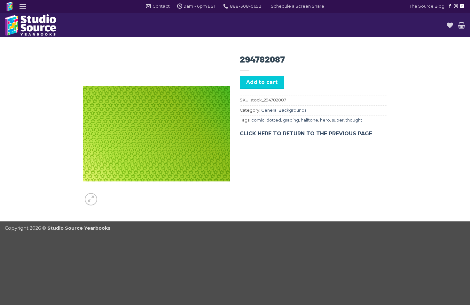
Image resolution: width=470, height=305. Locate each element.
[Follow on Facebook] (450, 6)
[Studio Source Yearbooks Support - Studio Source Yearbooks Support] (37, 25)
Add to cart (262, 82)
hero (325, 120)
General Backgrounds (283, 110)
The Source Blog (427, 6)
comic (257, 120)
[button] (23, 6)
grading (291, 120)
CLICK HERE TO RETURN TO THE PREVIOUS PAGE (306, 133)
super (338, 120)
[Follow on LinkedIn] (462, 6)
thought (354, 120)
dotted (273, 120)
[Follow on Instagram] (456, 6)
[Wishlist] (450, 25)
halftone (309, 120)
